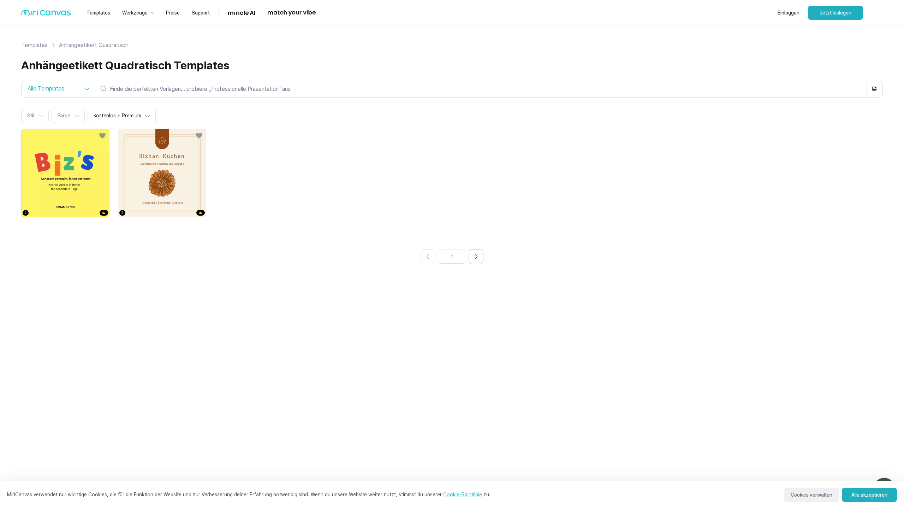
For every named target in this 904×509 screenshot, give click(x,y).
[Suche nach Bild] (874, 89)
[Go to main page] (46, 15)
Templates (34, 45)
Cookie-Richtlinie (462, 494)
